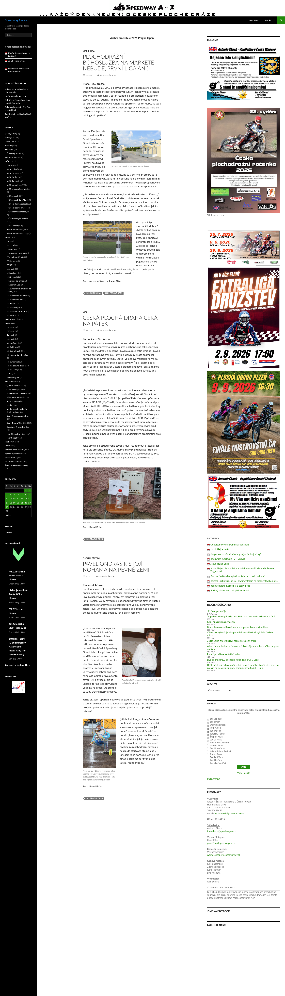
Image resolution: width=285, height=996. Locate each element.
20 (18, 503)
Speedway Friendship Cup (18, 427)
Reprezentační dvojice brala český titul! (230, 586)
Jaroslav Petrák (217, 734)
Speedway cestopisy (13, 454)
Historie (8, 146)
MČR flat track (13, 181)
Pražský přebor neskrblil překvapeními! (229, 591)
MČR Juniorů (12, 196)
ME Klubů (11, 304)
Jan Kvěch (215, 722)
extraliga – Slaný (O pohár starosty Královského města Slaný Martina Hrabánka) (17, 647)
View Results (243, 773)
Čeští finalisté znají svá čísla (221, 622)
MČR (85, 312)
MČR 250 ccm (13, 173)
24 (7, 507)
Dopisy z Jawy (11, 134)
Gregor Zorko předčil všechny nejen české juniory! (235, 554)
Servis (7, 446)
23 (29, 503)
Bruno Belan (216, 754)
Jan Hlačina (216, 760)
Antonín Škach (107, 75)
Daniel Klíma (216, 757)
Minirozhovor (11, 319)
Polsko (9, 405)
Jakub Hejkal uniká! (220, 549)
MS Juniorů (12, 362)
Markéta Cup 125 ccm (16, 393)
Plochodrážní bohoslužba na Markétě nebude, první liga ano (118, 62)
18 (11, 503)
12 (14, 499)
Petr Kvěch (215, 728)
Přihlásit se (269, 20)
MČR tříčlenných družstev (18, 219)
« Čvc (8, 515)
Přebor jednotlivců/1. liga (18, 233)
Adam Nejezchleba (219, 743)
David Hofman (217, 749)
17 (7, 503)
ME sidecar (11, 315)
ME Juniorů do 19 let (16, 296)
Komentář (9, 150)
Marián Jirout (216, 746)
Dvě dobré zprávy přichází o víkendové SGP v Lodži (233, 660)
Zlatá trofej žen (13, 378)
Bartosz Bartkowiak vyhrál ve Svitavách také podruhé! (237, 576)
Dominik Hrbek (217, 725)
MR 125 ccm (12, 226)
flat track (10, 335)
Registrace (254, 20)
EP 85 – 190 (12, 249)
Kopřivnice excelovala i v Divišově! (227, 559)
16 (29, 499)
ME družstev (12, 273)
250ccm (10, 245)
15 (26, 499)
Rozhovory (9, 442)
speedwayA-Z (11, 458)
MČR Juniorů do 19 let (16, 200)
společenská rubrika (13, 462)
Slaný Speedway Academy (18, 416)
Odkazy (8, 533)
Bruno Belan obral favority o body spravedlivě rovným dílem (237, 627)
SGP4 (9, 374)
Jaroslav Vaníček (218, 763)
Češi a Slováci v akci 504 (15, 96)
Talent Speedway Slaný (17, 434)
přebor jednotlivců (15, 230)
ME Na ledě (12, 308)
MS (6, 323)
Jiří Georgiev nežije (216, 611)
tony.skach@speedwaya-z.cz (221, 831)
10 (7, 499)
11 (11, 499)
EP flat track (12, 261)
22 (26, 503)
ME (6, 237)
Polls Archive (213, 779)
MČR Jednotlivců (14, 185)
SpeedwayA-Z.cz (16, 20)
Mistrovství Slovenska (16, 397)
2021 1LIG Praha (93, 293)
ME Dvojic (11, 277)
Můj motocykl (11, 382)
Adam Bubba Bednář (220, 751)
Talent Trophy (12, 438)
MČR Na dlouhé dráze (16, 204)
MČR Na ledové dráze (16, 208)
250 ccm (10, 331)
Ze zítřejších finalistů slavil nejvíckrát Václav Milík (231, 641)
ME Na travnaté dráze (16, 311)
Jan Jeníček (216, 719)
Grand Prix (9, 142)
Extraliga (8, 138)
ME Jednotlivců (13, 285)
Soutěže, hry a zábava (14, 450)
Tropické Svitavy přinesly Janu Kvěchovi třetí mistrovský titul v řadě (241, 617)
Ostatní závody (91, 558)
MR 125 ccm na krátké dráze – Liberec (17, 576)
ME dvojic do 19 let (15, 281)
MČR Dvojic (12, 177)
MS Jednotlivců (13, 351)
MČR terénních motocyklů (18, 212)
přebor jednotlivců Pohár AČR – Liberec (18, 594)
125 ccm (10, 327)
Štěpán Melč (216, 737)
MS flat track (12, 347)
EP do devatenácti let (16, 253)
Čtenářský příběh (14, 154)
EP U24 (10, 265)
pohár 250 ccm (13, 401)
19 (14, 503)
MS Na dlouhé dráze (15, 366)
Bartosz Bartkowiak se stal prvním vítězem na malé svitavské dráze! (244, 581)
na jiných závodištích (14, 386)
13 (18, 499)
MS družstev (12, 343)
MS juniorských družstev (17, 355)
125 (8, 241)
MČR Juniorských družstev (18, 189)
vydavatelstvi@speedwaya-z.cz (230, 814)
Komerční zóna (11, 157)
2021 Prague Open (113, 293)
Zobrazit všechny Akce (17, 665)
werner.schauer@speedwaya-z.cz (223, 855)
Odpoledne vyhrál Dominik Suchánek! (229, 545)
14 (22, 499)
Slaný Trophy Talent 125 (17, 423)
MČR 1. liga (89, 51)
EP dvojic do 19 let (15, 257)
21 (22, 503)
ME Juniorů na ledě (15, 300)
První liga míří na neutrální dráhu (223, 654)
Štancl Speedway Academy (16, 465)
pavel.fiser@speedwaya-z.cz (221, 843)
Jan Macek (215, 731)
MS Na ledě (12, 370)
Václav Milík (216, 740)
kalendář (10, 165)
